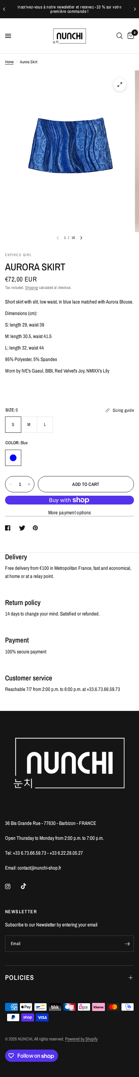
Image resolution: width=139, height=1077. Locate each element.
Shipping (31, 287)
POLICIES (19, 977)
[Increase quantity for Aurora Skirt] (29, 484)
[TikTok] (28, 886)
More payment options (69, 512)
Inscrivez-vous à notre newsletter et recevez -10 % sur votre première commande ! (69, 9)
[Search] (119, 35)
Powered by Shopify (81, 1039)
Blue (13, 458)
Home (9, 62)
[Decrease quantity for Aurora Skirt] (10, 484)
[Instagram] (12, 886)
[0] (129, 35)
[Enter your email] (127, 944)
